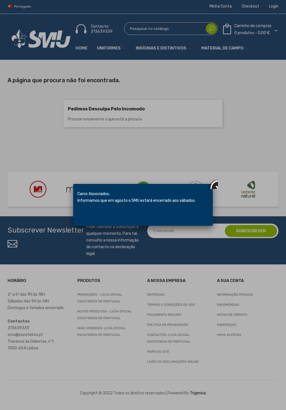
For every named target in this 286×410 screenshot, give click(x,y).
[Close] (213, 184)
